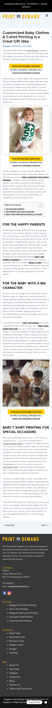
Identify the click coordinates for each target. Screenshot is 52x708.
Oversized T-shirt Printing (21, 617)
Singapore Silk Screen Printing (23, 613)
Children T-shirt (16, 645)
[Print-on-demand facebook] (4, 593)
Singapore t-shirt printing (14, 699)
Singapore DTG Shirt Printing (22, 605)
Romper (13, 649)
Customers (14, 677)
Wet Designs (17, 559)
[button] (47, 15)
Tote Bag (13, 652)
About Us (14, 665)
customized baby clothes (12, 444)
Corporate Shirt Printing (20, 620)
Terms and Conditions (20, 688)
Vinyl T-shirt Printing (18, 609)
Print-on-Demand (25, 556)
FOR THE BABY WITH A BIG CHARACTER (20, 212)
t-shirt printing (32, 50)
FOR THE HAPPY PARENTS (15, 209)
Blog (11, 680)
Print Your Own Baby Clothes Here (26, 159)
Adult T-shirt (14, 633)
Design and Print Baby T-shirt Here (26, 66)
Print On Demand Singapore (13, 546)
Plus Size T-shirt (16, 641)
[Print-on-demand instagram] (9, 593)
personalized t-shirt (10, 467)
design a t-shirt (35, 263)
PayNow (13, 673)
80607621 (34, 4)
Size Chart (14, 669)
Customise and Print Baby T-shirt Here (26, 412)
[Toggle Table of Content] (39, 205)
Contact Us (15, 684)
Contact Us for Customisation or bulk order (26, 73)
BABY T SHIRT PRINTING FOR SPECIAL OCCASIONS (24, 214)
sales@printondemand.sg (14, 4)
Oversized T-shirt (17, 637)
